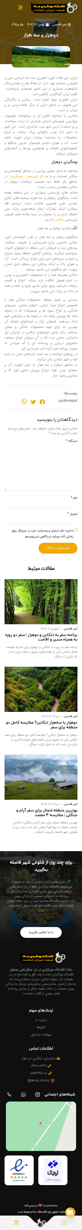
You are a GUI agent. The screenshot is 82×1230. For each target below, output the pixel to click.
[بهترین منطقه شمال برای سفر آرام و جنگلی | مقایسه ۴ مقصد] (41, 777)
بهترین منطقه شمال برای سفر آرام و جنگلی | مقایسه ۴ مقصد (46, 813)
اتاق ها (56, 1227)
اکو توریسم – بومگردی (27, 176)
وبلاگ (15, 24)
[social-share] (42, 402)
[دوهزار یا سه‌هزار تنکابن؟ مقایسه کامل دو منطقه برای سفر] (41, 689)
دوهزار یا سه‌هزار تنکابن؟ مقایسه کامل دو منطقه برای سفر (41, 725)
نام (74, 498)
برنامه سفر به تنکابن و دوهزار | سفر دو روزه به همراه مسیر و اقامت (41, 637)
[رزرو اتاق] (16, 1222)
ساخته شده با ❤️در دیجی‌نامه (41, 1205)
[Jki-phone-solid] (9, 1094)
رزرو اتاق (16, 1227)
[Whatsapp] (23, 1094)
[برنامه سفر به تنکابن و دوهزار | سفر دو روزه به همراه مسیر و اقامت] (41, 601)
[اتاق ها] (64, 1222)
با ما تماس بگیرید (41, 932)
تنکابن (59, 219)
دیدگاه (71, 441)
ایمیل (72, 514)
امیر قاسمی (70, 628)
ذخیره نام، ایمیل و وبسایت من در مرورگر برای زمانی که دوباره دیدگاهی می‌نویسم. (42, 534)
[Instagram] (37, 1094)
